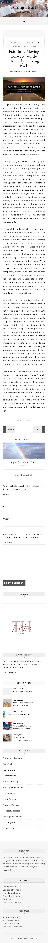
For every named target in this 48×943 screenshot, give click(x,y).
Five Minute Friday (11, 893)
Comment (8, 542)
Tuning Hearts (24, 7)
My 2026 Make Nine (21, 714)
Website (6, 519)
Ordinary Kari (9, 899)
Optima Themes (31, 938)
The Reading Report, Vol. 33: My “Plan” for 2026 (24, 704)
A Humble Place (10, 917)
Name (6, 494)
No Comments (24, 420)
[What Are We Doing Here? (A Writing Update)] (8, 429)
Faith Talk (13, 42)
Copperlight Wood (12, 890)
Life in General (9, 799)
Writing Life (8, 828)
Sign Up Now (9, 672)
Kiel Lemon (33, 72)
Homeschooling (10, 781)
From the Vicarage (11, 896)
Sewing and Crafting (12, 816)
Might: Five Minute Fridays (24, 462)
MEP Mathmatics (11, 923)
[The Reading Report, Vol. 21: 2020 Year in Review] (39, 429)
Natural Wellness (11, 805)
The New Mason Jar (12, 926)
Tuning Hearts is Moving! (23, 691)
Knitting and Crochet (13, 787)
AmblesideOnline (11, 920)
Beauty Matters (10, 886)
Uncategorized (29, 46)
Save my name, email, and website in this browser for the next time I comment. (22, 536)
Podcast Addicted (11, 811)
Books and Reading (12, 758)
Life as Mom (25, 42)
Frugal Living (9, 770)
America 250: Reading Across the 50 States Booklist (22, 727)
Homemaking (9, 776)
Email (6, 506)
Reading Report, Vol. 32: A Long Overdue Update (23, 738)
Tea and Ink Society (12, 902)
